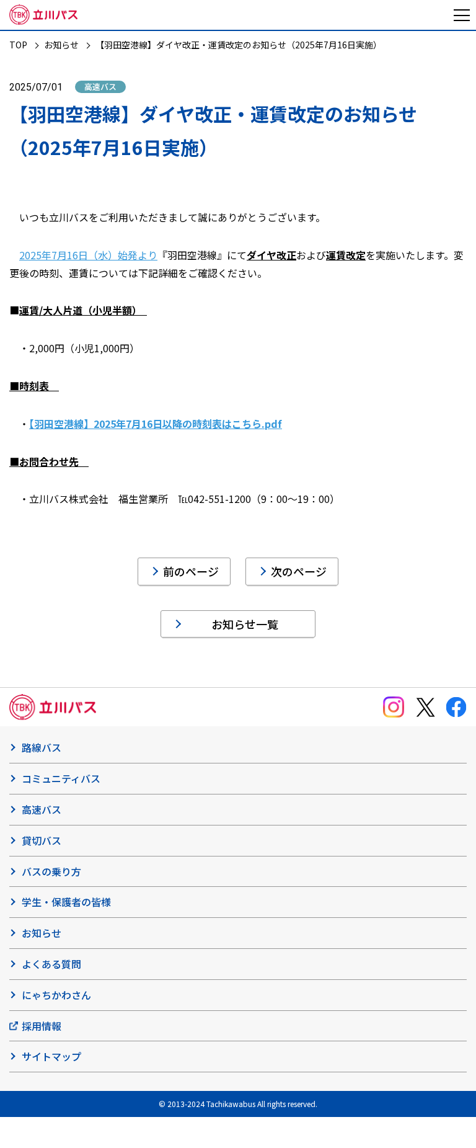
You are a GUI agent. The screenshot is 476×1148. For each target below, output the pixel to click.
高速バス (41, 809)
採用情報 (41, 1025)
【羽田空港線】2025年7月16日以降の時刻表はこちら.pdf (155, 423)
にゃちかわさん (56, 994)
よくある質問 (51, 963)
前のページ (191, 571)
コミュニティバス (61, 778)
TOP (18, 44)
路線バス (41, 747)
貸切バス (41, 840)
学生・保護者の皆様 (66, 901)
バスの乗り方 (51, 871)
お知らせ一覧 (244, 624)
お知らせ (61, 44)
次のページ (299, 571)
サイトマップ (51, 1056)
